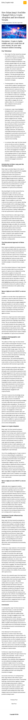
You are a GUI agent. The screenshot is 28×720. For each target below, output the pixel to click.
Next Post (14, 703)
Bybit (8, 291)
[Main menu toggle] (25, 2)
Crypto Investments (7, 22)
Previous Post (14, 699)
